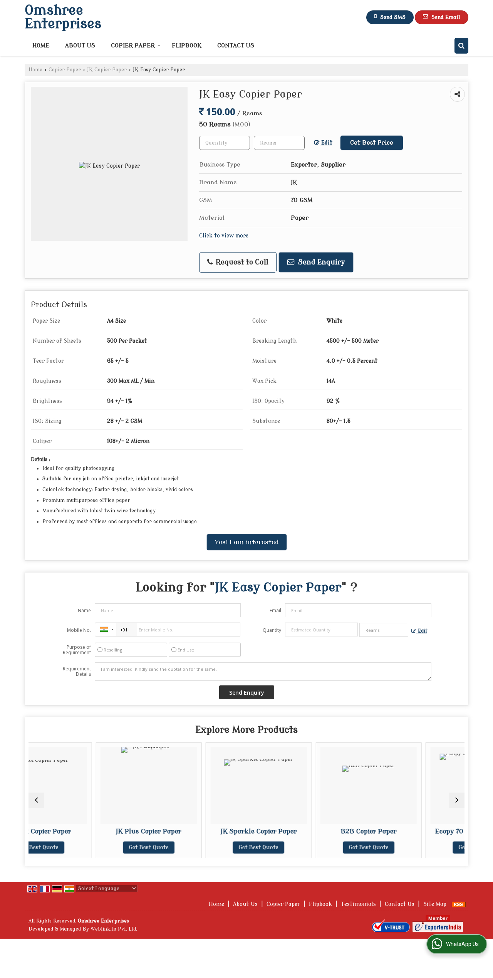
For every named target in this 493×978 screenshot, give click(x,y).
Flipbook (186, 45)
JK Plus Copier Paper (100, 831)
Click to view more (223, 236)
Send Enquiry (320, 262)
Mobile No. (79, 630)
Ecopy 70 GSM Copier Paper (430, 831)
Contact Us (235, 45)
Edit (326, 143)
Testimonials (358, 904)
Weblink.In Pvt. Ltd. (114, 929)
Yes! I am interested (247, 542)
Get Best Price (371, 142)
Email (275, 610)
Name (84, 610)
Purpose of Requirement (77, 650)
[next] (456, 800)
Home (40, 45)
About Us (80, 45)
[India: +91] (105, 629)
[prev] (36, 800)
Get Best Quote (101, 847)
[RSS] (459, 904)
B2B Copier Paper (321, 831)
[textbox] (279, 143)
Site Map (434, 904)
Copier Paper (133, 45)
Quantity (272, 630)
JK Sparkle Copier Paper (211, 831)
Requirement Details (77, 671)
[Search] (461, 46)
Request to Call (241, 262)
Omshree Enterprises (63, 17)
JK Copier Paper (107, 69)
